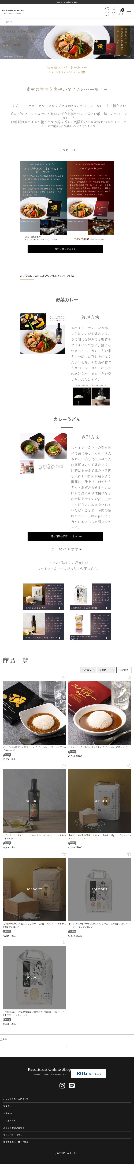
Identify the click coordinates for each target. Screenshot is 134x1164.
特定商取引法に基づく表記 (15, 1142)
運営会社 (7, 1106)
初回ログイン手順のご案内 (67, 2)
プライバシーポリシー (13, 1134)
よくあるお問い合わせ (13, 1127)
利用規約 (7, 1113)
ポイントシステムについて (15, 1098)
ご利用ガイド (9, 1120)
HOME (9, 21)
